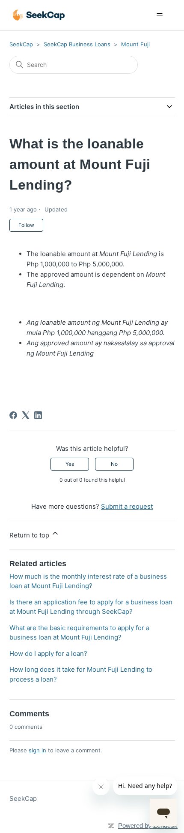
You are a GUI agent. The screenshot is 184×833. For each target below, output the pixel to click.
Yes (69, 464)
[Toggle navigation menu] (160, 15)
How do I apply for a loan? (48, 653)
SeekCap (21, 44)
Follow (26, 225)
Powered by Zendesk (148, 825)
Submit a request (127, 506)
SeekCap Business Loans (77, 44)
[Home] (38, 15)
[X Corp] (26, 415)
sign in (37, 750)
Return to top (30, 535)
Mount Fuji (135, 44)
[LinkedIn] (38, 415)
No (114, 464)
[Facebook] (13, 415)
